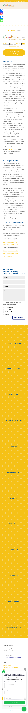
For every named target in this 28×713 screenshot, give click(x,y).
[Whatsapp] (1, 20)
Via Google (8, 309)
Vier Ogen (13, 44)
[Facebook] (1, 10)
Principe (18, 44)
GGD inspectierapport (9, 242)
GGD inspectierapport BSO (10, 253)
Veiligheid (6, 44)
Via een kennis (9, 307)
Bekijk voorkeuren (14, 707)
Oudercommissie (7, 256)
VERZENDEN (18, 317)
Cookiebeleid (10, 710)
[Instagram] (1, 13)
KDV (16, 242)
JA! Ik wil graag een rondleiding (14, 52)
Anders (7, 314)
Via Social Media (9, 312)
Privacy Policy (16, 710)
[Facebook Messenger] (1, 17)
